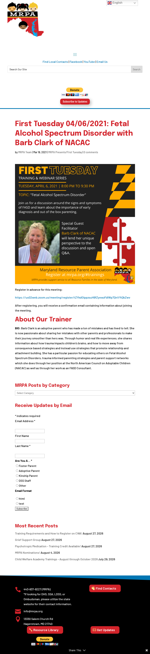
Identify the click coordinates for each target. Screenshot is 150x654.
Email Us (102, 61)
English (117, 2)
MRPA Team (25, 152)
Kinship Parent (28, 475)
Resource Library (46, 630)
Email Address (25, 421)
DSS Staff (25, 480)
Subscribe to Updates (75, 101)
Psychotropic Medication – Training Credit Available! (48, 546)
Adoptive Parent (29, 470)
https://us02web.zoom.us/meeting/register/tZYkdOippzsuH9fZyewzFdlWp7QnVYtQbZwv (72, 297)
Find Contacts (106, 588)
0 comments (91, 152)
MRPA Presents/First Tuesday (65, 152)
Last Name (22, 446)
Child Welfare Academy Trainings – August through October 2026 (56, 559)
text (21, 503)
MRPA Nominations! (27, 552)
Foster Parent (27, 465)
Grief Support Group (28, 539)
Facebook (76, 61)
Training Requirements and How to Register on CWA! (48, 533)
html (22, 498)
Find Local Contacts (55, 61)
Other (22, 485)
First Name (22, 435)
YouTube (89, 61)
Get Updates (106, 630)
